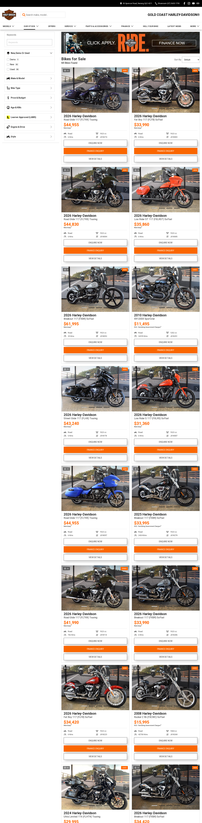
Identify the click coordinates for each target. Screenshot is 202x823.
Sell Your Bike (150, 26)
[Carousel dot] (84, 108)
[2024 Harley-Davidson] (95, 787)
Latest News (174, 26)
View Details (95, 159)
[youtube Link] (193, 3)
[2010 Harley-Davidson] (166, 289)
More (193, 26)
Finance (125, 26)
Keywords (11, 34)
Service (69, 26)
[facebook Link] (184, 3)
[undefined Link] (198, 3)
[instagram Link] (189, 3)
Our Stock (29, 26)
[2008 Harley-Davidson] (166, 687)
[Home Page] (9, 14)
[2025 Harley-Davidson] (166, 488)
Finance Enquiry (95, 151)
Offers (51, 26)
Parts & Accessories (97, 26)
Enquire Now (95, 143)
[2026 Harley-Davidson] (95, 90)
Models (7, 26)
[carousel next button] (126, 90)
